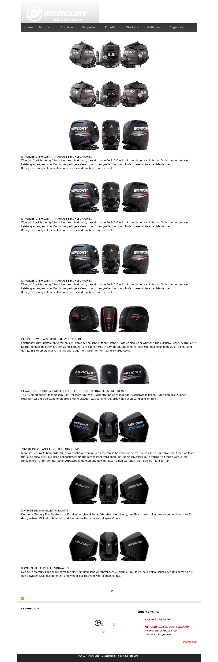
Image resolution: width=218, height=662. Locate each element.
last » (135, 591)
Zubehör (111, 27)
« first (83, 591)
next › (124, 591)
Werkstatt (133, 27)
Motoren (45, 27)
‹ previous (96, 591)
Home (28, 27)
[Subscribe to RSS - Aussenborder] (22, 598)
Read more (28, 74)
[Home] (60, 11)
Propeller (89, 27)
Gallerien (154, 27)
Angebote (176, 27)
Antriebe (67, 27)
